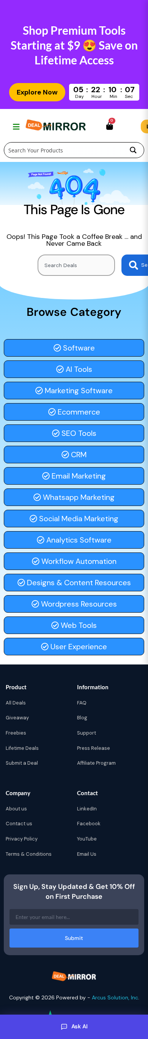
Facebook (89, 823)
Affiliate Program (96, 763)
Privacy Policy (22, 839)
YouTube (87, 839)
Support (86, 733)
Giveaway (17, 717)
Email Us (86, 854)
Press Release (93, 748)
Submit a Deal (22, 763)
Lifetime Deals (22, 748)
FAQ (82, 703)
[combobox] (76, 265)
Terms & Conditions (29, 854)
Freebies (16, 733)
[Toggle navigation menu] (15, 126)
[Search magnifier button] (133, 150)
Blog (82, 717)
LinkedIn (87, 808)
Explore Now (37, 92)
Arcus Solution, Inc (115, 997)
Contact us (19, 823)
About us (16, 808)
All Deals (16, 703)
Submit (74, 938)
